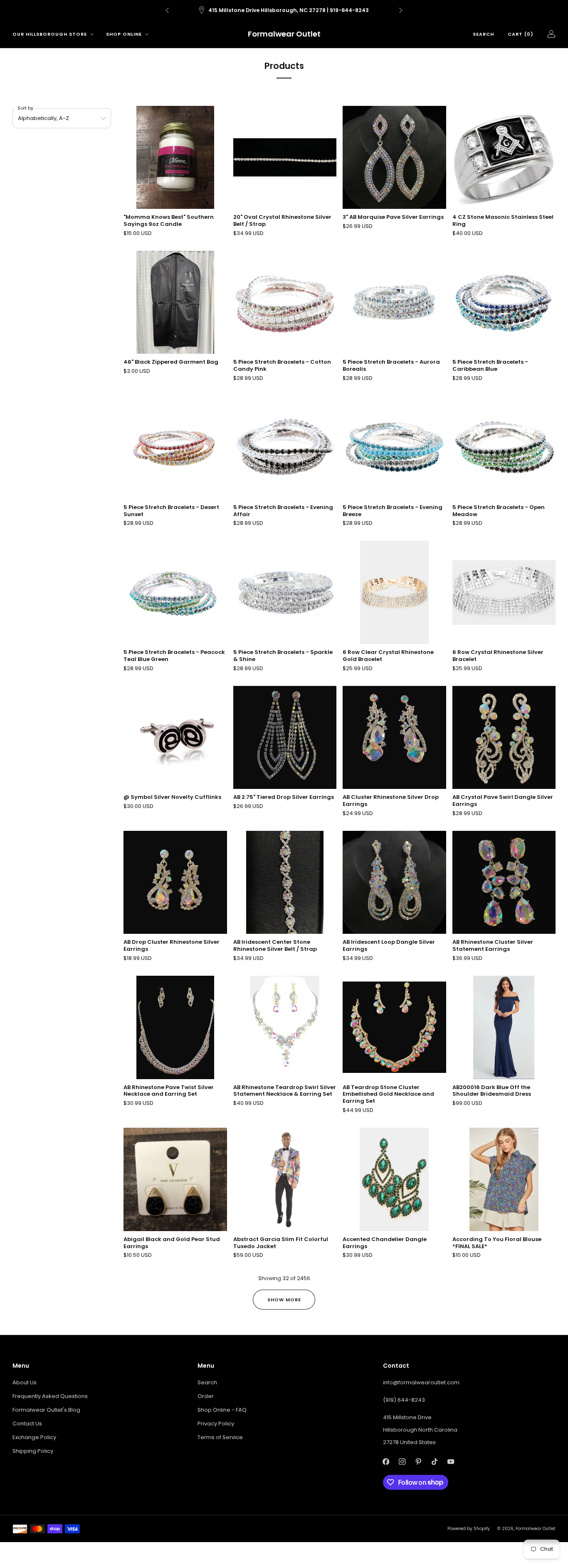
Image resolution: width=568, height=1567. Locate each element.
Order (206, 1396)
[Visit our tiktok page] (435, 1462)
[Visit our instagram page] (402, 1462)
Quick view (503, 194)
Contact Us (27, 1423)
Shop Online (124, 34)
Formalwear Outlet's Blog (46, 1410)
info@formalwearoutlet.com (421, 1382)
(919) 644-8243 (404, 1400)
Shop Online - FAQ (222, 1410)
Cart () (520, 34)
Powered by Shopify (468, 1528)
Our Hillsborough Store (49, 34)
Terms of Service (220, 1437)
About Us (24, 1382)
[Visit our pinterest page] (418, 1462)
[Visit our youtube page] (451, 1462)
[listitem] (284, 10)
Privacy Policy (216, 1423)
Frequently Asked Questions (50, 1396)
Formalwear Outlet (284, 34)
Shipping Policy (32, 1451)
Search (483, 34)
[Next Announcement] (400, 10)
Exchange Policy (34, 1437)
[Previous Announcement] (167, 10)
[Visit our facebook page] (386, 1462)
